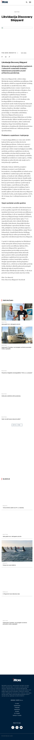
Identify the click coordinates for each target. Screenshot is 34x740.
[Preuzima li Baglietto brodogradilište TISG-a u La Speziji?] (17, 360)
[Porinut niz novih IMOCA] (17, 551)
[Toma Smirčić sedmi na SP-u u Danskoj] (17, 493)
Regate (5, 505)
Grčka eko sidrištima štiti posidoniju (11, 396)
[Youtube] (21, 727)
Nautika (17, 11)
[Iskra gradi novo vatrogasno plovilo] (17, 311)
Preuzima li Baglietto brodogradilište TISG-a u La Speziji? (17, 373)
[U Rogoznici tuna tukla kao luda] (17, 579)
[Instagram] (17, 727)
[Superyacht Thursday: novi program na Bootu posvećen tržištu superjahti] (17, 335)
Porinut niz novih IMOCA (9, 565)
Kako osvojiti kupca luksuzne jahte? (11, 419)
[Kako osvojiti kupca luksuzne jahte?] (17, 406)
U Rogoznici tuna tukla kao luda (11, 594)
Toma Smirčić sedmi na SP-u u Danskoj (13, 507)
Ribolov (5, 591)
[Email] (5, 56)
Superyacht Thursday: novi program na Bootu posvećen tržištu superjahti (15, 623)
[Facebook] (2, 56)
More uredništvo (10, 53)
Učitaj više (16, 425)
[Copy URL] (9, 56)
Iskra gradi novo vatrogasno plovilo (11, 324)
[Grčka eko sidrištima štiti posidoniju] (17, 383)
